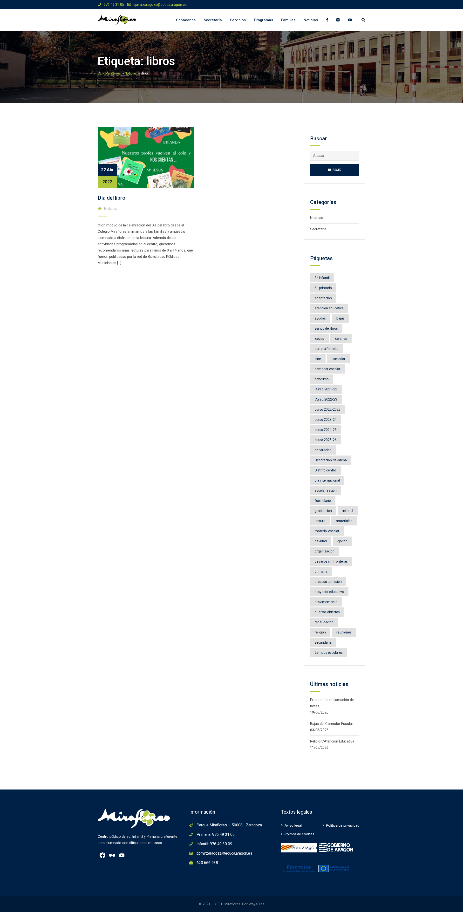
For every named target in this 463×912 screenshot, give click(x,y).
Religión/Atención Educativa (332, 741)
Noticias (311, 20)
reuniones (344, 632)
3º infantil (322, 278)
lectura (320, 521)
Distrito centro (325, 470)
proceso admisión (328, 582)
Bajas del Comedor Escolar (331, 723)
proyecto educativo (329, 592)
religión (320, 632)
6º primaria (323, 288)
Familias (288, 20)
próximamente (326, 602)
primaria (321, 571)
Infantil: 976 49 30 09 (214, 844)
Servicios (238, 20)
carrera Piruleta (326, 349)
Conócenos (186, 20)
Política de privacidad (342, 825)
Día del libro (111, 198)
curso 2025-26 (326, 440)
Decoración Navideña (331, 460)
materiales (344, 521)
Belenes (341, 338)
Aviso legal (293, 825)
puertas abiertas (327, 612)
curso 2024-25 (326, 430)
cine (318, 359)
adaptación (323, 298)
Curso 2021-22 (326, 389)
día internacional (327, 480)
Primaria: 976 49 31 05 (216, 834)
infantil (347, 511)
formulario (323, 501)
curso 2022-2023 (327, 409)
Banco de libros (326, 328)
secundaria (323, 642)
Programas (263, 20)
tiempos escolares (329, 652)
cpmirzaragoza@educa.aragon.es (160, 4)
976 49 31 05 (114, 4)
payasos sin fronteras (331, 561)
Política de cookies (299, 834)
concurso (322, 379)
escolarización (326, 490)
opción (342, 541)
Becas (319, 338)
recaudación (324, 622)
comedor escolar (327, 369)
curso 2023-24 (326, 420)
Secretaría (213, 20)
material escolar (327, 531)
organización (324, 551)
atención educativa (329, 308)
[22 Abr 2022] (146, 157)
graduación (323, 511)
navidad (321, 541)
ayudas (320, 318)
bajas (340, 318)
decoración (323, 450)
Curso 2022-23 (326, 399)
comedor (338, 359)
